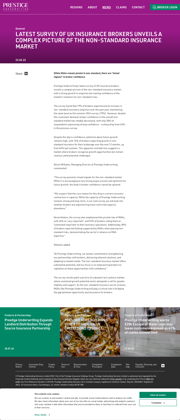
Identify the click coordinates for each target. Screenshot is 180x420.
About (92, 7)
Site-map (128, 365)
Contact (138, 7)
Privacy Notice (19, 365)
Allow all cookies (158, 395)
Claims (121, 7)
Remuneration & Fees (80, 365)
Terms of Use (65, 365)
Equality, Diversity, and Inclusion (146, 365)
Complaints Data (116, 365)
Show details (41, 415)
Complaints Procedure (97, 365)
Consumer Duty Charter (36, 365)
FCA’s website (116, 379)
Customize (156, 403)
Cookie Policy (51, 365)
